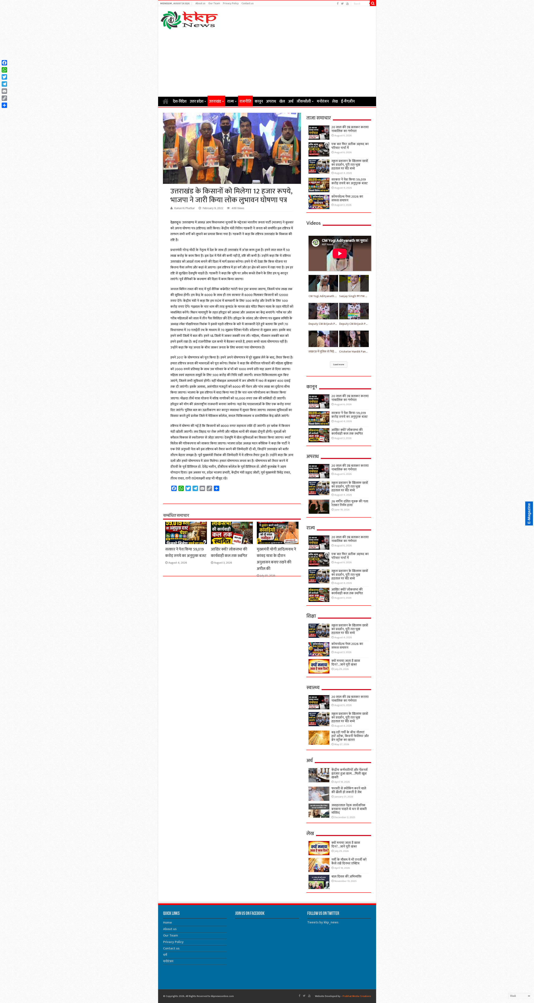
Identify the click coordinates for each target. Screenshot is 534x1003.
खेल (282, 101)
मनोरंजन (323, 101)
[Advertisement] (267, 63)
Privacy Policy (231, 3)
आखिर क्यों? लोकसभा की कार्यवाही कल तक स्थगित (229, 552)
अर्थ (290, 101)
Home (165, 101)
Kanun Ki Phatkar (184, 208)
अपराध (271, 101)
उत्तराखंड (215, 101)
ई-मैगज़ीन (348, 101)
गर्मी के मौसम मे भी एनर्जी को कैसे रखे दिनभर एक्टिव (348, 861)
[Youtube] (347, 3)
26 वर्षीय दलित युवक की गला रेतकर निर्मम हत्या (349, 503)
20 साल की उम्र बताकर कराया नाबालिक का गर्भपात (350, 129)
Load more (338, 364)
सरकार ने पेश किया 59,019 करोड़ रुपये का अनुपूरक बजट (185, 552)
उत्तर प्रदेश (196, 101)
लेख (335, 101)
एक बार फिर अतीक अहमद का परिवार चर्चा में (350, 146)
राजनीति (245, 101)
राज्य (230, 101)
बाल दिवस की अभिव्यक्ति (346, 876)
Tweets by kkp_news (322, 922)
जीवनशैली (304, 101)
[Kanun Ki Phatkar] (189, 19)
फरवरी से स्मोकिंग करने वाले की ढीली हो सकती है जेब (348, 790)
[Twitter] (342, 3)
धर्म (165, 955)
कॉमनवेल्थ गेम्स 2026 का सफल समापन (347, 198)
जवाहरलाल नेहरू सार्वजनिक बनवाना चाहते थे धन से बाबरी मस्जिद (349, 809)
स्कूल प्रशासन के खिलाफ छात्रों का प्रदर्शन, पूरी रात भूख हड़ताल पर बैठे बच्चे (349, 164)
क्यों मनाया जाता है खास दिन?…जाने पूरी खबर (345, 662)
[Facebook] (338, 3)
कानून (259, 101)
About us (200, 3)
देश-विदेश (179, 101)
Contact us (248, 3)
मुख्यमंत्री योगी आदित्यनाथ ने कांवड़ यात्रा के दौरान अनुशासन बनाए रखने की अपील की (276, 559)
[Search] (373, 3)
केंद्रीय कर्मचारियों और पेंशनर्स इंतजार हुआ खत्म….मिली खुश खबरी (349, 773)
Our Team (214, 3)
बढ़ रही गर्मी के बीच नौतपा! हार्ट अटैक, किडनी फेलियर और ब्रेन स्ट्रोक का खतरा (350, 736)
